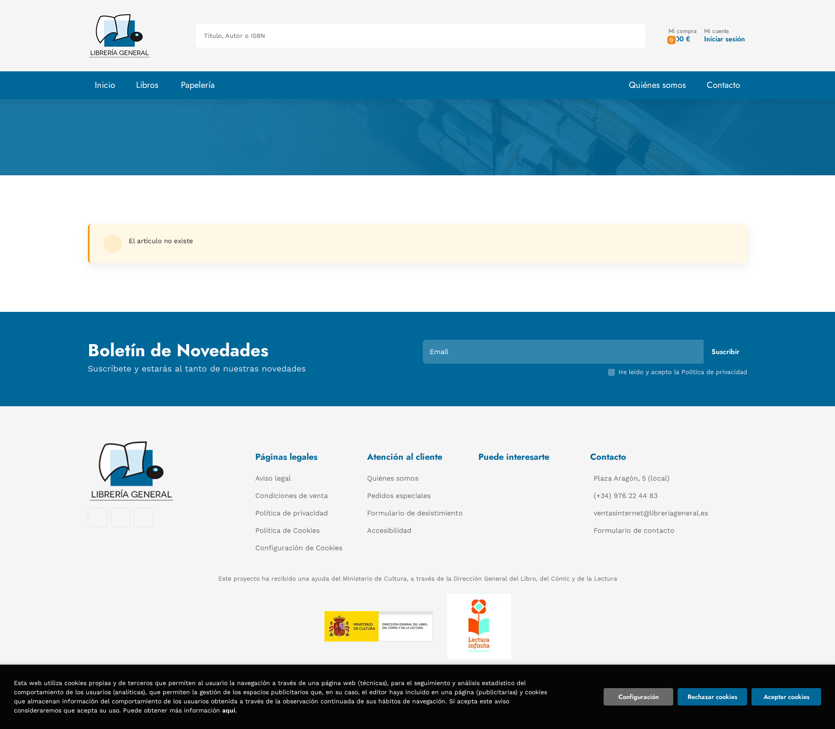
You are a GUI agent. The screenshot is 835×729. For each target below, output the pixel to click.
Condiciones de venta (291, 496)
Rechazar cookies (712, 696)
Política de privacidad (291, 513)
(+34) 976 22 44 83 (626, 496)
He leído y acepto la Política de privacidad (682, 371)
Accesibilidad (389, 530)
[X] (144, 517)
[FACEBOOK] (97, 517)
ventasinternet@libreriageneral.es (651, 513)
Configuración (638, 696)
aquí (228, 710)
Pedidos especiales (399, 496)
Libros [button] (147, 85)
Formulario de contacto (634, 530)
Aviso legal (273, 478)
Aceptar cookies (786, 696)
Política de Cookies (287, 530)
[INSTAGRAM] (120, 517)
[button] (682, 35)
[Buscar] (631, 36)
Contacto (723, 85)
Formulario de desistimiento (415, 513)
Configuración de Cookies (298, 548)
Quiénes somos (657, 85)
